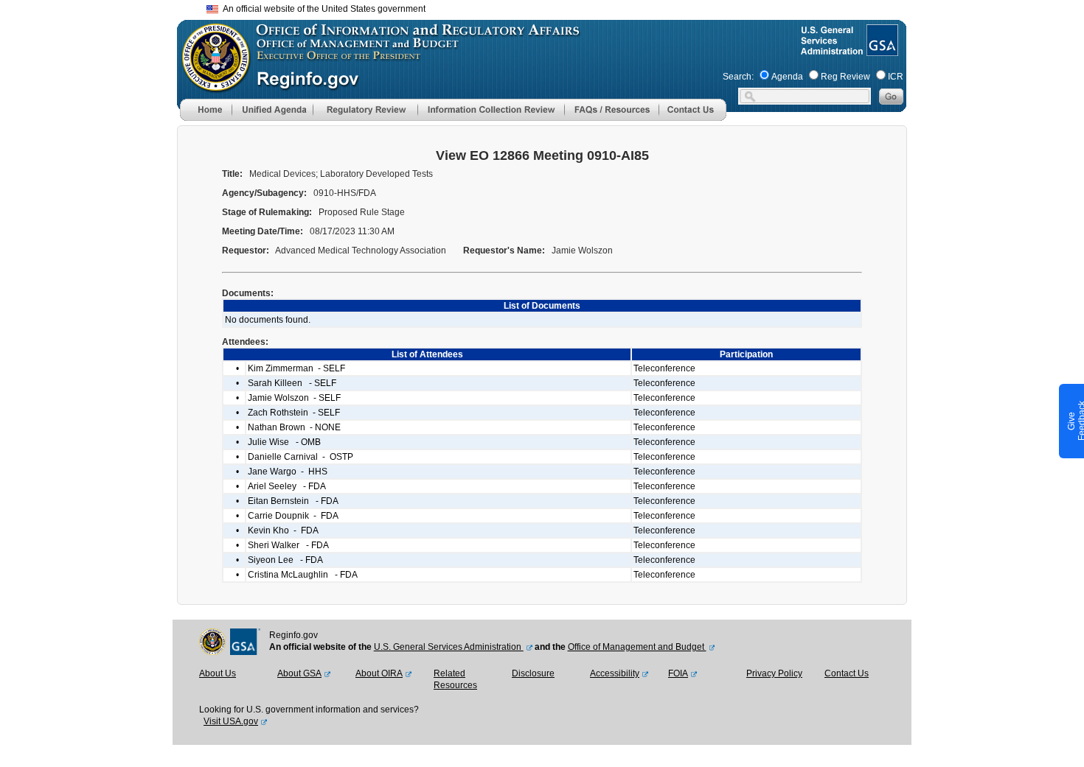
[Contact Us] (692, 118)
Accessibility (614, 673)
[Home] (206, 118)
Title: (233, 174)
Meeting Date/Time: (263, 231)
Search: (738, 76)
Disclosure (533, 673)
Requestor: (246, 250)
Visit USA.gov (231, 721)
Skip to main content (551, 7)
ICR (895, 76)
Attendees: (246, 342)
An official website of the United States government (321, 9)
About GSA (299, 673)
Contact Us (846, 673)
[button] (272, 110)
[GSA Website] (880, 50)
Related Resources (455, 679)
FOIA (678, 673)
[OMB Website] (211, 85)
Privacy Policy (774, 673)
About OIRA (379, 673)
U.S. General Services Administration (449, 647)
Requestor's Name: (505, 250)
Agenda (787, 76)
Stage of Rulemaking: (268, 212)
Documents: (249, 293)
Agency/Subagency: (265, 193)
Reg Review (845, 76)
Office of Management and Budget (637, 647)
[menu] (272, 110)
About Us (217, 673)
